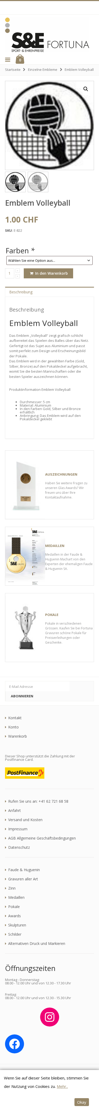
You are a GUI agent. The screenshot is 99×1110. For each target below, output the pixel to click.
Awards (14, 916)
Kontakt (15, 718)
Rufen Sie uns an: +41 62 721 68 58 (38, 801)
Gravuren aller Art (23, 879)
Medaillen (16, 897)
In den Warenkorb (51, 273)
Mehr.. (62, 1086)
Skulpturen (17, 925)
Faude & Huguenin (24, 870)
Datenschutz (19, 847)
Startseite (13, 69)
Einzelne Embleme (42, 69)
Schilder (14, 934)
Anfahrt (14, 810)
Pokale (14, 907)
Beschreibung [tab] (20, 291)
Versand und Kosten (25, 820)
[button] (7, 59)
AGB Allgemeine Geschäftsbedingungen (42, 838)
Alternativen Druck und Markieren (36, 943)
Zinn (12, 888)
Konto (13, 727)
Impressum (17, 829)
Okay (81, 1102)
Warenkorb (17, 736)
